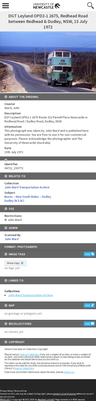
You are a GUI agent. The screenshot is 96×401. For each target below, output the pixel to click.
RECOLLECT (5, 399)
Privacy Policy (6, 390)
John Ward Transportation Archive (30, 295)
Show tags (13, 263)
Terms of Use (21, 390)
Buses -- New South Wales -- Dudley (27, 197)
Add (87, 254)
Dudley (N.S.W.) (14, 201)
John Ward (11, 239)
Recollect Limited (46, 399)
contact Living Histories (64, 393)
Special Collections (30, 354)
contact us (68, 372)
